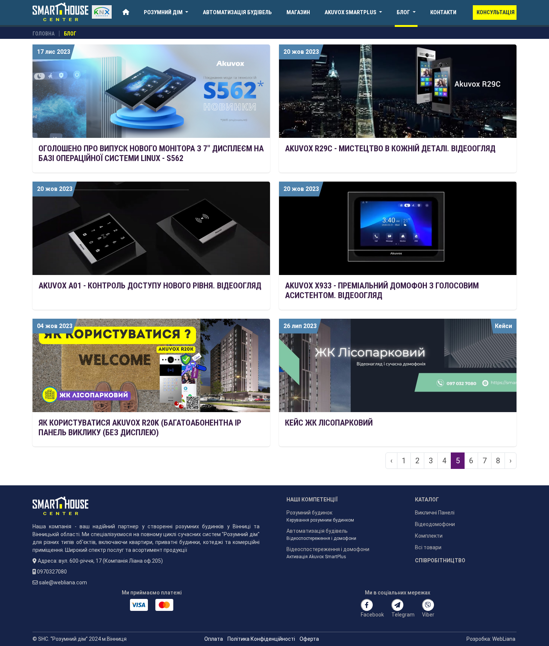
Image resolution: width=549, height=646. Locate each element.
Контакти (443, 12)
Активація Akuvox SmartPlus (316, 556)
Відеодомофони (435, 524)
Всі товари (429, 547)
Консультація (496, 12)
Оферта (310, 639)
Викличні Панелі (435, 513)
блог (70, 34)
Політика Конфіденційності (261, 639)
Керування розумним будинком (320, 520)
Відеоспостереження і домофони (321, 538)
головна (43, 34)
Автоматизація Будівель (237, 12)
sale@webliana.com (63, 582)
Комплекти (429, 536)
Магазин (298, 12)
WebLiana (504, 639)
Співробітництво (440, 560)
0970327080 (52, 572)
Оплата (213, 639)
